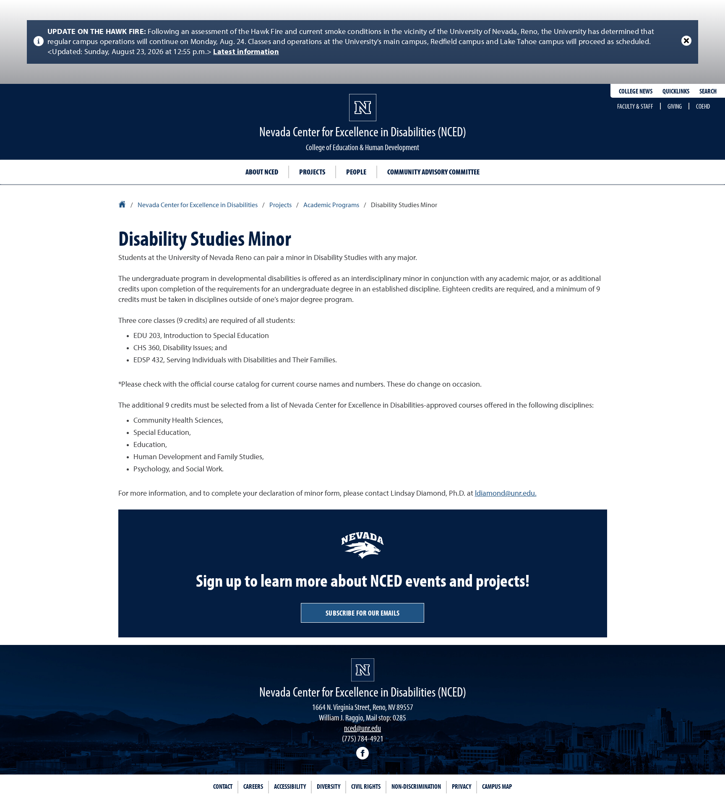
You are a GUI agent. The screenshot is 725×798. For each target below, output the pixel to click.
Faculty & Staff (635, 106)
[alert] (362, 42)
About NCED (261, 172)
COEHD (703, 106)
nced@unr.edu (362, 728)
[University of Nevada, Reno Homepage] (362, 669)
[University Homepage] (122, 205)
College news (635, 91)
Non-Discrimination (416, 786)
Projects (312, 172)
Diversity (328, 786)
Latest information (246, 52)
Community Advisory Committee (433, 172)
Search (708, 91)
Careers (253, 786)
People (356, 172)
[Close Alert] (686, 41)
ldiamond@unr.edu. (506, 493)
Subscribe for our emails (362, 613)
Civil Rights (366, 786)
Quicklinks (675, 91)
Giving (675, 106)
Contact (222, 786)
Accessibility (290, 786)
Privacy (461, 786)
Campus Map (497, 786)
